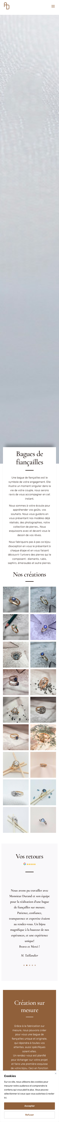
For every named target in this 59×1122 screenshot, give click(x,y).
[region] (29, 1096)
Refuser (29, 1114)
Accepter (29, 1106)
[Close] (56, 1073)
